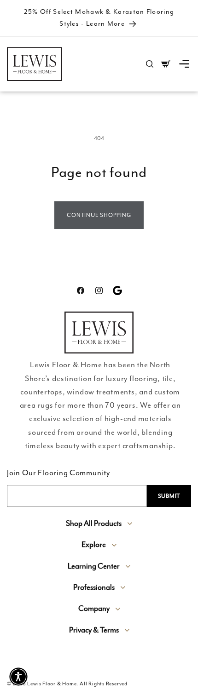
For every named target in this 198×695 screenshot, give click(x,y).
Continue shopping (99, 215)
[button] (184, 64)
